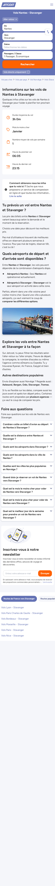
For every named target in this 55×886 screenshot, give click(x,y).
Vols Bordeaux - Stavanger (15, 618)
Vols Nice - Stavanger (12, 635)
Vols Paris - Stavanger (12, 630)
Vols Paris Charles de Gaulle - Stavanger (22, 613)
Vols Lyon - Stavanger (12, 607)
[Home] (8, 4)
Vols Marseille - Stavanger (14, 624)
